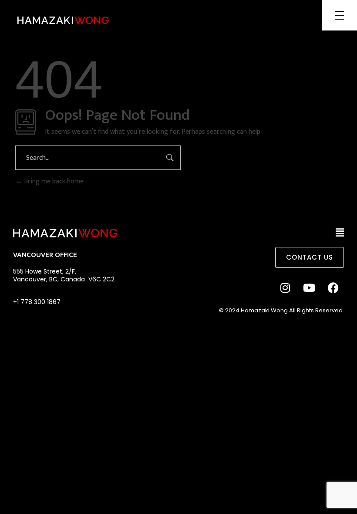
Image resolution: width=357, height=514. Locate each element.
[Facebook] (333, 287)
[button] (340, 233)
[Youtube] (309, 287)
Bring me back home (53, 181)
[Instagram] (285, 287)
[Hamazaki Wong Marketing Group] (63, 20)
